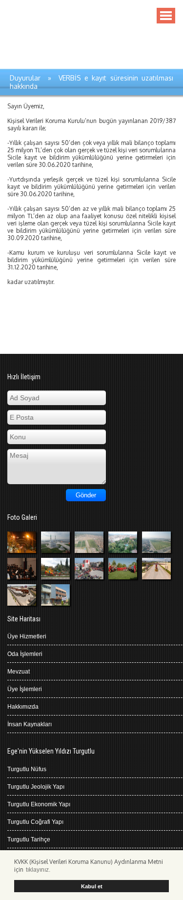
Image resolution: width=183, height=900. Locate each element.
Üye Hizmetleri (26, 636)
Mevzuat (18, 671)
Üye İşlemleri (24, 689)
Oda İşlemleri (24, 654)
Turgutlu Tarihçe (28, 839)
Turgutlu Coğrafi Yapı (35, 821)
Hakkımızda (23, 706)
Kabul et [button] (91, 886)
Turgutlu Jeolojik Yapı (35, 786)
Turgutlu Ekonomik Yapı (38, 804)
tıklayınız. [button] (38, 869)
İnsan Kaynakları (29, 724)
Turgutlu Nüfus (26, 769)
